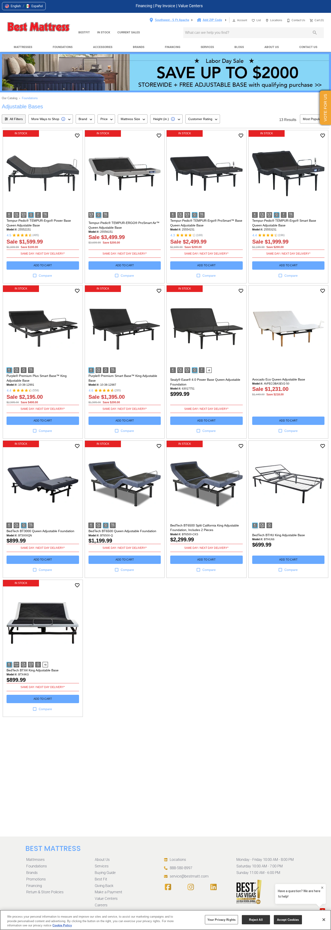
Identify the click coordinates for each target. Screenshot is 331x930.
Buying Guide (105, 873)
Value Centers (190, 6)
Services (207, 47)
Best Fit (101, 879)
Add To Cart (43, 265)
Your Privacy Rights (221, 919)
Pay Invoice (165, 6)
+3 (45, 665)
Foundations (63, 47)
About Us (271, 47)
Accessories (102, 47)
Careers (101, 905)
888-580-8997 (181, 868)
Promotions (36, 879)
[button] (13, 6)
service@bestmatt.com (189, 876)
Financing (144, 6)
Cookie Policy (62, 925)
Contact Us (308, 47)
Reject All (256, 919)
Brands (138, 47)
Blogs (239, 47)
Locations (178, 859)
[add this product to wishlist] (77, 135)
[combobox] (50, 118)
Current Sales (128, 32)
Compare (45, 275)
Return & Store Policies (44, 892)
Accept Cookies (288, 919)
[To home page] (38, 27)
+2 (209, 370)
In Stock (103, 32)
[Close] (324, 920)
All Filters (16, 119)
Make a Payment (108, 892)
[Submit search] (315, 33)
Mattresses (23, 47)
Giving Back (104, 886)
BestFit (84, 32)
